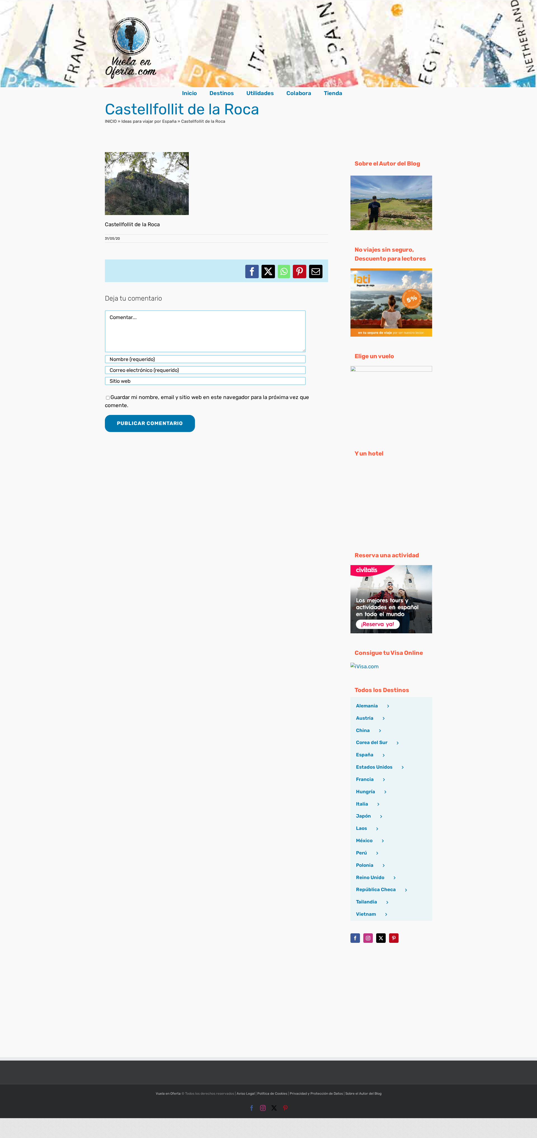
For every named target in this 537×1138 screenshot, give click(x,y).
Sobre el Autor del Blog (363, 1093)
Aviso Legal (246, 1093)
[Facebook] (355, 938)
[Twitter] (381, 938)
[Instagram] (368, 938)
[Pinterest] (394, 938)
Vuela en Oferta (168, 1093)
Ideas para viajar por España (148, 121)
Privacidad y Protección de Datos (316, 1093)
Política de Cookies (272, 1093)
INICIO (111, 121)
